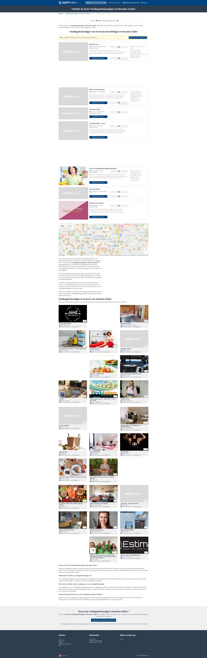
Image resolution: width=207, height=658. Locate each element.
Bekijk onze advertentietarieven (137, 37)
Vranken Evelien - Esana (97, 123)
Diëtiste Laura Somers (96, 203)
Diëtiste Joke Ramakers (97, 89)
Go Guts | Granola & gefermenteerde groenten (72, 477)
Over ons (61, 639)
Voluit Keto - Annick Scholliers (129, 503)
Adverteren (61, 640)
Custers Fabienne (64, 425)
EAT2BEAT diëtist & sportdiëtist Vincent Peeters (71, 504)
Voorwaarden (92, 639)
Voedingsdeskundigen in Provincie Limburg (77, 13)
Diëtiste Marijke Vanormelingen (99, 503)
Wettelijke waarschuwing (95, 640)
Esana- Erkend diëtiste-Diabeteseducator (103, 169)
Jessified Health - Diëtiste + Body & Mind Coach (72, 349)
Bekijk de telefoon (99, 58)
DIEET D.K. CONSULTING (97, 374)
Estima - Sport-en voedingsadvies (130, 555)
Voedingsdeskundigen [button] (114, 2)
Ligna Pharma (63, 452)
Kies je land (64, 655)
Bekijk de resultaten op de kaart (103, 239)
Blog (60, 645)
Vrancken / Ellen (94, 109)
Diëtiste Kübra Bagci (65, 323)
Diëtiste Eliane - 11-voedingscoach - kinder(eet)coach (131, 426)
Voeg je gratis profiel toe (132, 2)
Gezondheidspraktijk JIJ (127, 530)
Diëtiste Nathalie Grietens (66, 530)
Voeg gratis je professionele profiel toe (103, 620)
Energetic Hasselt (126, 349)
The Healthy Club (95, 452)
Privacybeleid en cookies (95, 642)
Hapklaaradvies (125, 399)
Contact (122, 639)
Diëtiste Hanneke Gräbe (96, 530)
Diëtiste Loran (94, 44)
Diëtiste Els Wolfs (126, 323)
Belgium (61, 13)
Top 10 (92, 21)
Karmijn (61, 399)
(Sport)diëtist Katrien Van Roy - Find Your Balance (102, 477)
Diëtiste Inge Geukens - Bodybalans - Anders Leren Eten (103, 399)
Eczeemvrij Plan (94, 189)
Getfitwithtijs (125, 452)
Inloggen (145, 2)
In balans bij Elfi (94, 349)
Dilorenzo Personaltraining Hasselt (131, 374)
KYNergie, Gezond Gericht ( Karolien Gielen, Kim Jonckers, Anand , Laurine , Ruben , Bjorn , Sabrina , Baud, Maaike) (103, 556)
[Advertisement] (103, 74)
